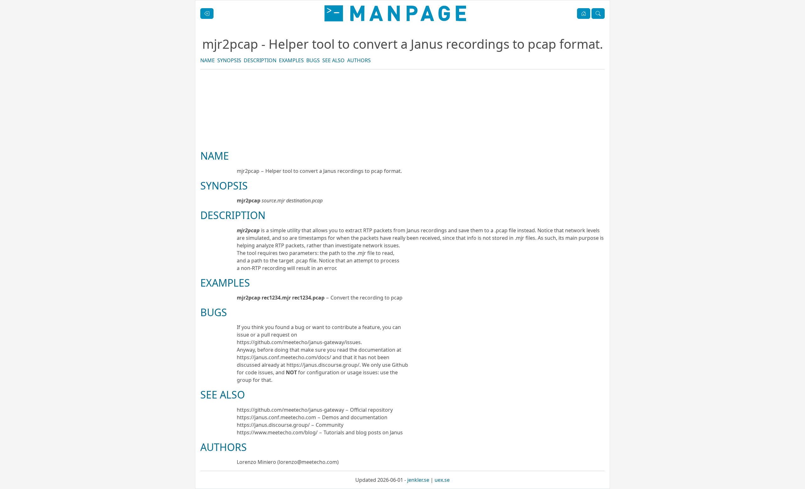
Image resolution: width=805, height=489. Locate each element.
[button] (583, 13)
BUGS (313, 60)
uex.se (442, 479)
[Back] (207, 13)
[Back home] (395, 13)
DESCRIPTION (260, 60)
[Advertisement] (402, 131)
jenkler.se (418, 479)
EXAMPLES (291, 60)
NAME (207, 60)
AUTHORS (359, 60)
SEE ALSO (333, 60)
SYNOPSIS (229, 60)
